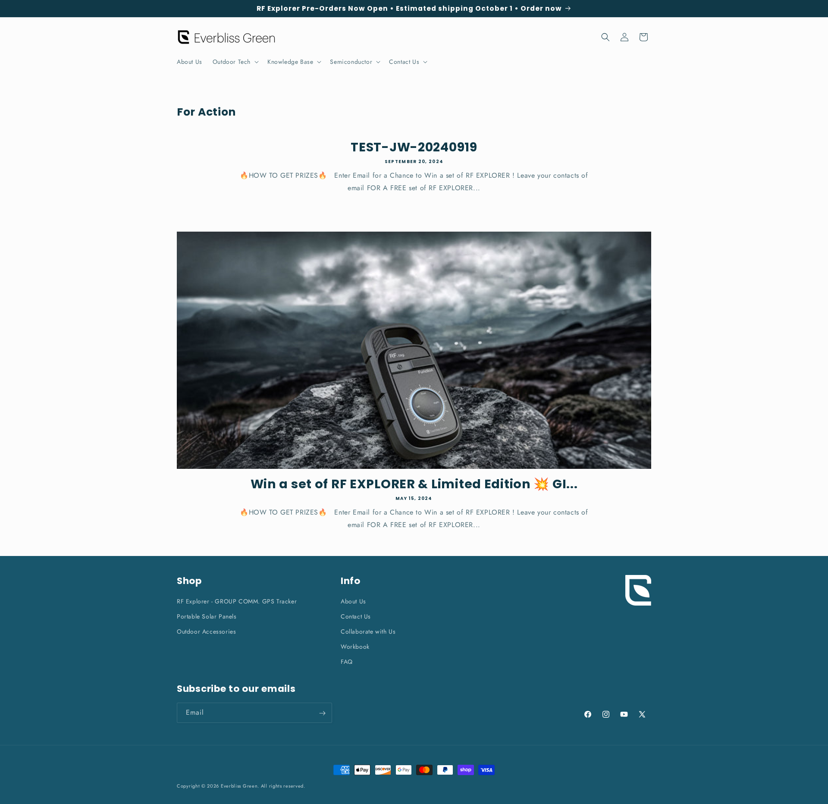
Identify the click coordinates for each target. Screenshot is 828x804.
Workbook (355, 646)
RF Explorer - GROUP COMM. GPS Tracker (237, 601)
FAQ (347, 661)
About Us (353, 601)
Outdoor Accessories (206, 631)
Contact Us (356, 616)
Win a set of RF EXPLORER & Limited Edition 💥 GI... (414, 484)
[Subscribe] (322, 713)
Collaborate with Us (368, 631)
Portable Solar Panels (207, 616)
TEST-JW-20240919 (414, 147)
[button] (234, 62)
